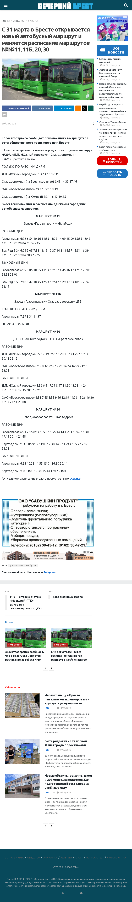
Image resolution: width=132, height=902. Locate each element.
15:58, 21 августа (111, 100)
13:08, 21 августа (111, 153)
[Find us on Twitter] (63, 893)
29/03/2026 (9, 123)
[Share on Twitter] (84, 108)
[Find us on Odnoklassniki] (58, 893)
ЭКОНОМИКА (50, 857)
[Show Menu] (5, 5)
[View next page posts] (51, 668)
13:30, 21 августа (111, 142)
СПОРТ (79, 857)
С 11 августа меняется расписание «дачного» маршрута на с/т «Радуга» (69, 655)
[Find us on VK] (53, 893)
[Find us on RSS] (81, 893)
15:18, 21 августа (111, 117)
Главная (6, 21)
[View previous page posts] (45, 668)
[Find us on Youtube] (76, 893)
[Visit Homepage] (65, 5)
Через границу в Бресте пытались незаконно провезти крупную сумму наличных (67, 699)
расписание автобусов (23, 565)
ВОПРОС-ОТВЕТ (95, 857)
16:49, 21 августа (111, 79)
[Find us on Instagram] (72, 893)
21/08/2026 (65, 792)
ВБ (47, 708)
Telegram (49, 572)
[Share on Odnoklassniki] (78, 108)
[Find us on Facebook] (49, 893)
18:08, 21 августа (111, 65)
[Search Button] (126, 5)
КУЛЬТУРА (66, 857)
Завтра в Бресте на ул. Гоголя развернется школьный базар (111, 73)
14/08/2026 (65, 708)
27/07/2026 (65, 750)
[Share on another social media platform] (4, 114)
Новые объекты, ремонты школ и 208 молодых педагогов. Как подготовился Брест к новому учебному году (112, 90)
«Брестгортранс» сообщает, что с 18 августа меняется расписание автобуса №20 (24, 655)
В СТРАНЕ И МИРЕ (14, 857)
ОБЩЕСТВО (19, 21)
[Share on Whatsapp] (91, 108)
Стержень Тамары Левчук (112, 122)
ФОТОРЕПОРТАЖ (116, 857)
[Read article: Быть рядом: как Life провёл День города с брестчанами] (22, 751)
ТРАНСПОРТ (34, 21)
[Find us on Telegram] (67, 893)
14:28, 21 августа (111, 125)
